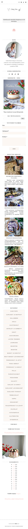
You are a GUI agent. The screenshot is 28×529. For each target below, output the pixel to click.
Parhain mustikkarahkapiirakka (14, 238)
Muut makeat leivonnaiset (14, 356)
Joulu (14, 321)
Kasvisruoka (14, 335)
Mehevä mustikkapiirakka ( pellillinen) (14, 208)
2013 (14, 479)
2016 (14, 473)
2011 (14, 483)
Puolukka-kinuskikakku (14, 432)
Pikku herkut (14, 363)
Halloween (14, 318)
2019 (14, 468)
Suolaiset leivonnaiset (14, 388)
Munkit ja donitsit (14, 353)
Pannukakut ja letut (14, 360)
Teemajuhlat (14, 395)
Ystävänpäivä (14, 412)
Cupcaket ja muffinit (14, 314)
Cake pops (14, 311)
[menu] (2, 2)
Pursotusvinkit (14, 374)
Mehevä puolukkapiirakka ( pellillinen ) (14, 266)
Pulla (14, 370)
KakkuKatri (12, 523)
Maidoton (14, 346)
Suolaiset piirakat (14, 391)
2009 (14, 487)
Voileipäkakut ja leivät (14, 405)
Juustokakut (14, 325)
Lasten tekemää (14, 339)
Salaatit (14, 381)
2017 (14, 472)
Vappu (14, 398)
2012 (14, 481)
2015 (14, 475)
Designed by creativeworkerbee (14, 526)
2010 (14, 485)
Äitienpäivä (14, 419)
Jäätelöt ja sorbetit (14, 328)
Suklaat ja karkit (14, 384)
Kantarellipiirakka (14, 296)
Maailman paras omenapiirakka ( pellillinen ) (14, 177)
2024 (14, 466)
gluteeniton (14, 416)
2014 (14, 477)
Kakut (14, 332)
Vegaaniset (14, 402)
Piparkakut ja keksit (14, 367)
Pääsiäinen (14, 377)
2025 (14, 464)
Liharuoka (14, 342)
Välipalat (14, 409)
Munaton (14, 349)
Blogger (18, 493)
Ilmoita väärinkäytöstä (14, 499)
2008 (14, 488)
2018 (14, 470)
